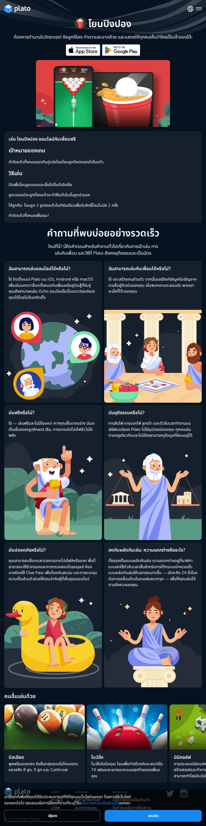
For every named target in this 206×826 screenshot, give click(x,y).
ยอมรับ (153, 815)
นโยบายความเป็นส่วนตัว (100, 802)
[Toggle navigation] (199, 9)
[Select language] (190, 9)
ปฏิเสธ (52, 815)
